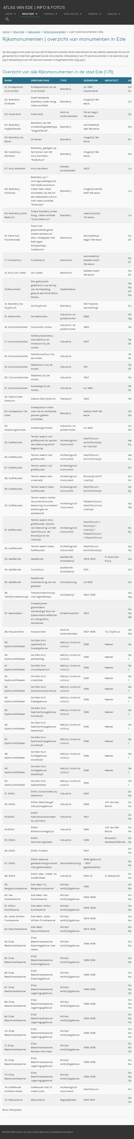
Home (5, 31)
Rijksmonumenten (55, 31)
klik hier (79, 59)
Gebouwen (34, 31)
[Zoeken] (7, 19)
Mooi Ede (18, 31)
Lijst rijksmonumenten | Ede (86, 31)
